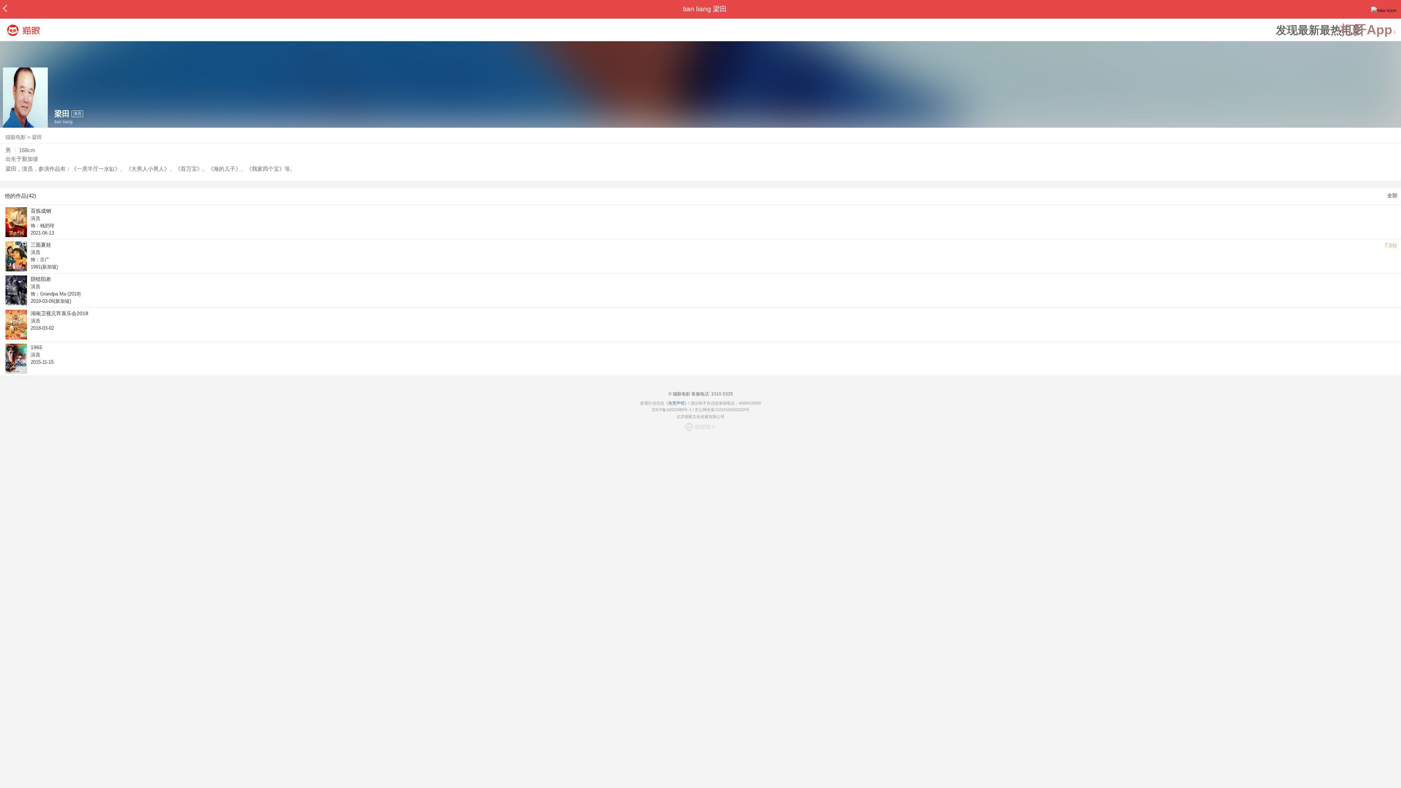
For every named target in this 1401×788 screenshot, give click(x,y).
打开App (1366, 30)
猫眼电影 (15, 137)
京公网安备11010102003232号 (722, 409)
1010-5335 (721, 394)
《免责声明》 (676, 403)
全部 (1392, 195)
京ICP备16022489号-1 (671, 409)
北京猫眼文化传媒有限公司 (700, 416)
